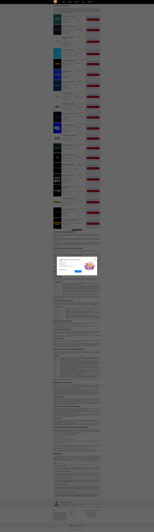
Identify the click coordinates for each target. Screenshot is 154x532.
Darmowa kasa (64, 2)
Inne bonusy (83, 2)
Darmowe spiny (70, 2)
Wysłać (78, 271)
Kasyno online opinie (77, 2)
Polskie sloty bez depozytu (90, 2)
